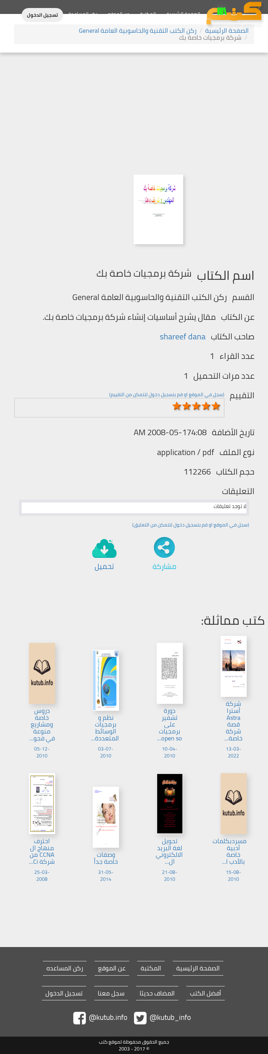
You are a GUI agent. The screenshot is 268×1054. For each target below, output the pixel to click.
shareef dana (183, 336)
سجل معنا (111, 993)
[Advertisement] (134, 105)
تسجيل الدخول (42, 14)
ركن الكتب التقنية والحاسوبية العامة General (137, 30)
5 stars (216, 406)
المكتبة (148, 13)
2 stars (187, 406)
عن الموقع (118, 13)
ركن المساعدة (82, 13)
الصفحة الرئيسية (183, 13)
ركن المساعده (64, 968)
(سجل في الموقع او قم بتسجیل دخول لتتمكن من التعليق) (190, 524)
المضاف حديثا (157, 993)
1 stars (177, 406)
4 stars (206, 406)
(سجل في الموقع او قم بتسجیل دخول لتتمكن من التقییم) (166, 394)
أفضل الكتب (205, 993)
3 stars (196, 406)
